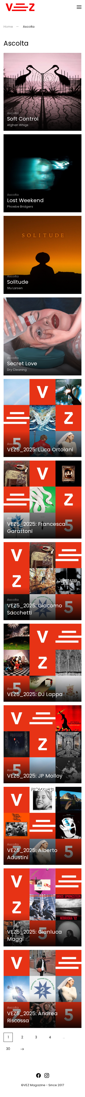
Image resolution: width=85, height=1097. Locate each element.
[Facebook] (38, 1075)
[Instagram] (46, 1075)
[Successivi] (22, 1048)
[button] (79, 7)
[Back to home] (20, 7)
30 (8, 1048)
